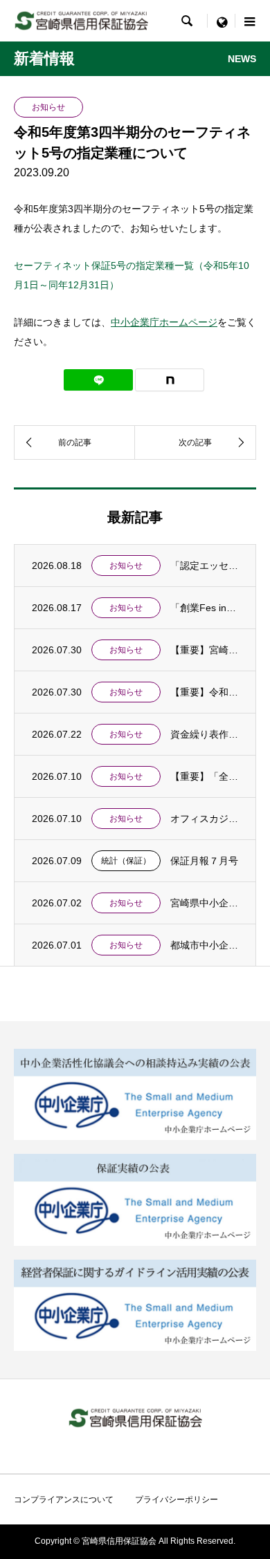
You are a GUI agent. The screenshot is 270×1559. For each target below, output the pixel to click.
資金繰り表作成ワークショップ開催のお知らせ (204, 734)
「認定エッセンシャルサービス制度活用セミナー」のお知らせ (204, 565)
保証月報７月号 (204, 860)
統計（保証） (126, 861)
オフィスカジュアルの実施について (204, 818)
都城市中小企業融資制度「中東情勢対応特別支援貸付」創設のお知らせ (204, 945)
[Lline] (98, 380)
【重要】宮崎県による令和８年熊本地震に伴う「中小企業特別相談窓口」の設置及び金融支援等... (204, 649)
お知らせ (126, 565)
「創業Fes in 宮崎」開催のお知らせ (204, 607)
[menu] (221, 20)
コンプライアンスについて (64, 1499)
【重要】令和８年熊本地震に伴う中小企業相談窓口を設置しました (204, 692)
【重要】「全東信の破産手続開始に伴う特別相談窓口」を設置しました (204, 776)
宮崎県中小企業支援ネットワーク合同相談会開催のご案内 (204, 902)
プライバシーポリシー (176, 1499)
